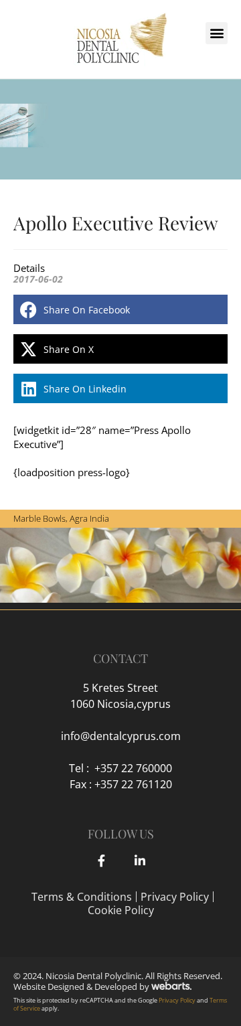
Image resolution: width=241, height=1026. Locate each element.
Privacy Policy (175, 896)
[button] (217, 33)
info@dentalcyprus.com (121, 736)
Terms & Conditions (81, 896)
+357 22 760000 (133, 768)
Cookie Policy (121, 910)
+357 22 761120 (133, 784)
